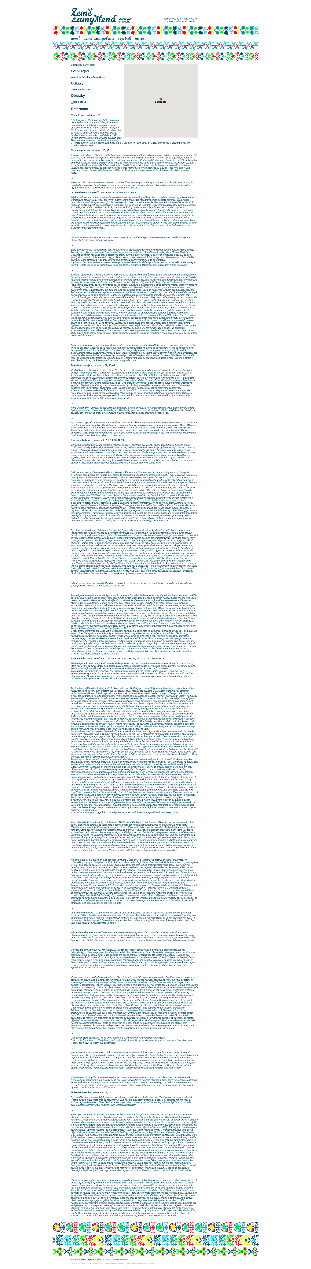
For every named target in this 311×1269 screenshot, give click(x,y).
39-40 (122, 192)
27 (141, 658)
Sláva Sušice (78, 115)
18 (134, 658)
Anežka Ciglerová (87, 1260)
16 (104, 150)
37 (107, 150)
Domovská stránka (81, 89)
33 (149, 658)
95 (160, 658)
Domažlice (77, 65)
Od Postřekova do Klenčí (85, 192)
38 (110, 365)
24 (137, 658)
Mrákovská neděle (81, 1092)
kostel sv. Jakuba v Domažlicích (88, 77)
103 (165, 658)
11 (110, 1092)
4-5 (118, 658)
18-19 (121, 440)
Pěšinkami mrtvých (81, 365)
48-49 (133, 192)
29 (116, 192)
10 (111, 440)
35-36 (155, 658)
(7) (99, 115)
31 (145, 658)
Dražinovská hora (80, 440)
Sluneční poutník (80, 150)
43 (127, 192)
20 (112, 192)
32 (106, 365)
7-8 (107, 440)
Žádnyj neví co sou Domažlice (87, 658)
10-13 (125, 658)
